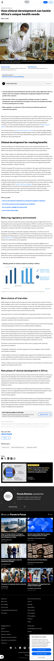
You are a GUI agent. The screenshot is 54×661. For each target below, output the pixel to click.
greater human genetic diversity (24, 130)
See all (50, 514)
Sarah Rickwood (32, 67)
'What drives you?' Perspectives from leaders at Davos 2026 (39, 584)
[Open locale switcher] (2, 657)
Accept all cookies (41, 649)
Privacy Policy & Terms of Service (27, 652)
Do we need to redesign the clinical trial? (14, 207)
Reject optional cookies (41, 653)
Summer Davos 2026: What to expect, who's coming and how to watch (39, 534)
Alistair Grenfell (5, 67)
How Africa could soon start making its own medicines (18, 204)
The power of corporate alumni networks (13, 584)
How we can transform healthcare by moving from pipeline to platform (23, 201)
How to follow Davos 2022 (10, 210)
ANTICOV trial (9, 237)
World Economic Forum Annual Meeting (13, 76)
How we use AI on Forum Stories (37, 560)
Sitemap (27, 655)
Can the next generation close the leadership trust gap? (11, 560)
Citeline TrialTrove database (23, 184)
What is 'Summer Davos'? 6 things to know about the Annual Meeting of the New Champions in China (13, 535)
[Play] (3, 83)
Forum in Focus (6, 8)
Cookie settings (41, 657)
